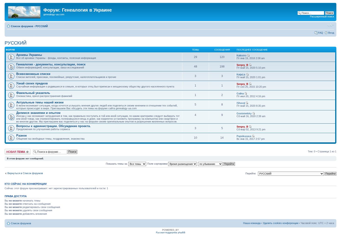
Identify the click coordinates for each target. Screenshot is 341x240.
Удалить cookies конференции (280, 223)
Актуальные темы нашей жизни (40, 102)
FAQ (320, 32)
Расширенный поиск (322, 16)
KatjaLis (241, 74)
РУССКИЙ (41, 26)
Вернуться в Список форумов (25, 173)
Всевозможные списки (33, 74)
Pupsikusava (244, 136)
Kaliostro (241, 55)
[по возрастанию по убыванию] (216, 163)
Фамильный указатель (33, 93)
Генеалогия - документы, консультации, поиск (51, 64)
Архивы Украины (29, 55)
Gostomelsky (244, 113)
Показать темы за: (117, 163)
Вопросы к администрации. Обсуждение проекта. (53, 126)
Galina (240, 93)
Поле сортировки (157, 163)
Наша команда (252, 223)
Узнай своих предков (32, 83)
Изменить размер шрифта (330, 25)
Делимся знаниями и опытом (38, 113)
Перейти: (250, 173)
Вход (331, 32)
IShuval (241, 103)
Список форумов (22, 26)
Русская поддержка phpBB (170, 232)
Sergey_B (242, 65)
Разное (21, 135)
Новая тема (12, 150)
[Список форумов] (24, 11)
